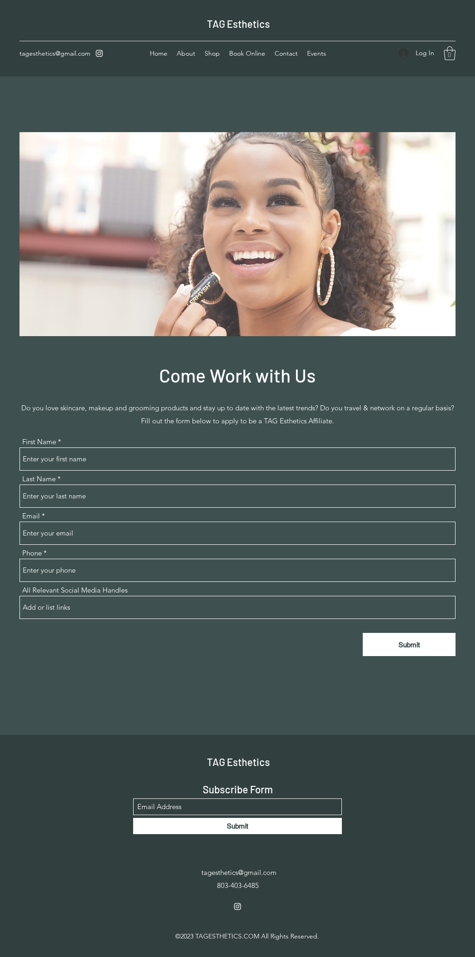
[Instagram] (99, 53)
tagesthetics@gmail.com (54, 53)
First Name (39, 441)
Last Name (39, 478)
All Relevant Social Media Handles (75, 590)
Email (31, 515)
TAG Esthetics (238, 24)
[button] (450, 53)
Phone (32, 552)
